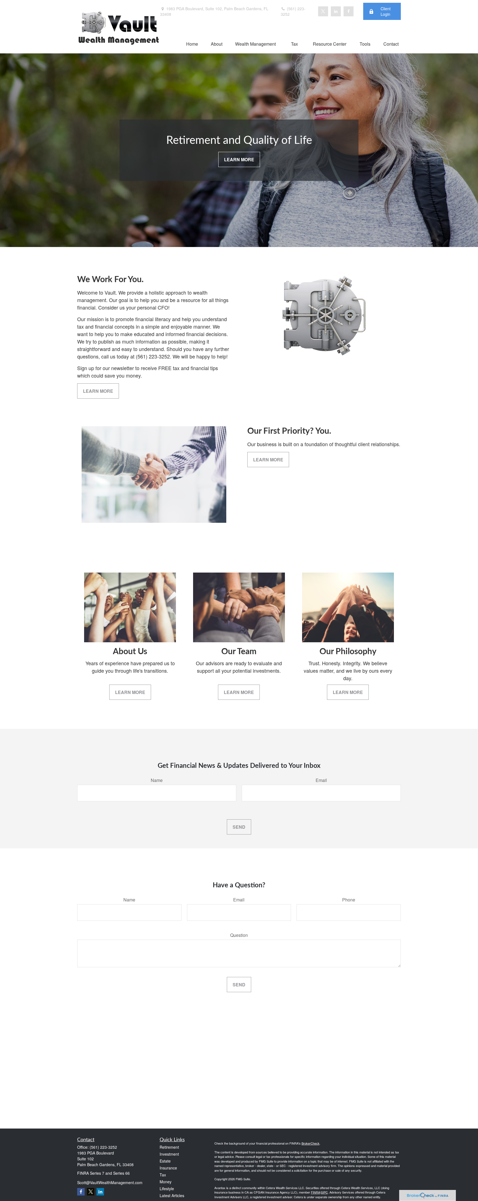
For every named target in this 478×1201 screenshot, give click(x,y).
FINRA (315, 1192)
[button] (192, 43)
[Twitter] (323, 11)
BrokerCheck (310, 1143)
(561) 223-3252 (293, 11)
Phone (348, 899)
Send (239, 827)
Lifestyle (167, 1188)
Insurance (168, 1168)
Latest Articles (172, 1195)
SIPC (324, 1192)
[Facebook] (349, 11)
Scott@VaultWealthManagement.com (109, 1182)
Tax (163, 1174)
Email (321, 780)
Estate (165, 1161)
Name (157, 780)
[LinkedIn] (336, 11)
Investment (169, 1154)
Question (239, 935)
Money (166, 1181)
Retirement (169, 1147)
